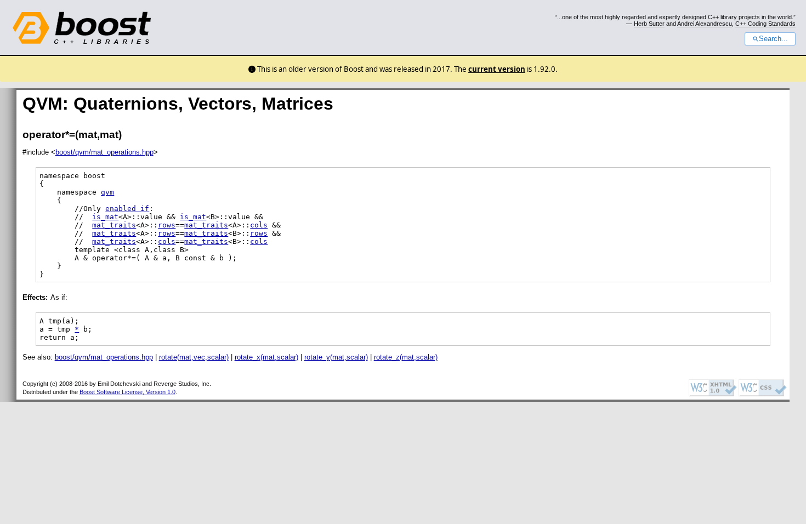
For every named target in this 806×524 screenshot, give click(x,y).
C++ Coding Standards (765, 23)
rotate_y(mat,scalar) (336, 357)
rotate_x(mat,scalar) (266, 357)
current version (496, 69)
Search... (773, 39)
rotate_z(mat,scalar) (406, 357)
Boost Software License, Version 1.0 (127, 392)
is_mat (105, 217)
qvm (107, 192)
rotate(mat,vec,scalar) (194, 357)
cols (259, 225)
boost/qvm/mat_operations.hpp (104, 152)
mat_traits (114, 225)
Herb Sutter (649, 23)
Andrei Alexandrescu (704, 23)
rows (166, 225)
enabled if (127, 208)
